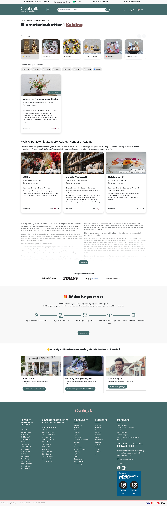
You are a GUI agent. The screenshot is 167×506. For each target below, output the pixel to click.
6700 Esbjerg (25, 434)
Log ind (125, 10)
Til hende (98, 452)
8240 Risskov (25, 454)
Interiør (97, 437)
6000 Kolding (25, 430)
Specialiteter (99, 439)
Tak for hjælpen (79, 461)
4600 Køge (45, 449)
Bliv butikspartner (122, 432)
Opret (132, 10)
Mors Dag (77, 452)
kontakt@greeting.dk (127, 459)
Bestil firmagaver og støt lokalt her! (80, 389)
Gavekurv (98, 432)
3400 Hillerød (46, 442)
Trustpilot (119, 439)
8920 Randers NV (26, 463)
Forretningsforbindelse (81, 439)
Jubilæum (77, 442)
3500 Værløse (46, 444)
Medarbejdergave (80, 449)
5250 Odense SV (47, 456)
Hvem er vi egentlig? (117, 387)
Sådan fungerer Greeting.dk (125, 427)
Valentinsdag (78, 464)
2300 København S (48, 432)
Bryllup (76, 430)
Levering (119, 430)
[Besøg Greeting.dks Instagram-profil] (124, 468)
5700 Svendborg (47, 461)
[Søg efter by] (107, 9)
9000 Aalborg (25, 466)
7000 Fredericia (26, 439)
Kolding (57, 226)
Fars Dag (77, 432)
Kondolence (78, 447)
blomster (75, 226)
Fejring (76, 435)
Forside (23, 21)
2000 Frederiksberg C (49, 427)
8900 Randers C (26, 461)
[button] (48, 9)
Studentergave (79, 459)
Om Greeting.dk (122, 425)
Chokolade (98, 430)
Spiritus (97, 444)
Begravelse (77, 427)
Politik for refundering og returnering (128, 437)
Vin (96, 454)
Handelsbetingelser (123, 435)
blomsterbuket (31, 230)
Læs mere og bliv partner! (34, 389)
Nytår (75, 454)
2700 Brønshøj (46, 437)
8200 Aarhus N (25, 451)
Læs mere (83, 262)
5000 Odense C (47, 454)
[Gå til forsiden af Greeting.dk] (29, 10)
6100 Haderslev (26, 432)
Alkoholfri (98, 425)
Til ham (97, 449)
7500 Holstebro (26, 446)
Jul (75, 444)
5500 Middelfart (47, 459)
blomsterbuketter (36, 240)
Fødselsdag (77, 437)
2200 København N (48, 430)
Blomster (29, 21)
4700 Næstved (47, 451)
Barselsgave (78, 425)
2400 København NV (48, 434)
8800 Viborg (25, 459)
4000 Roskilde (46, 447)
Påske (76, 456)
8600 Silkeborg (26, 456)
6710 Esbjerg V (25, 437)
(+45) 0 (122, 463)
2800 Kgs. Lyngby (48, 439)
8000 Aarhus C (25, 449)
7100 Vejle (24, 442)
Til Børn (97, 447)
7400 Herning (25, 444)
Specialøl (98, 442)
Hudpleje (98, 435)
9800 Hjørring (25, 468)
